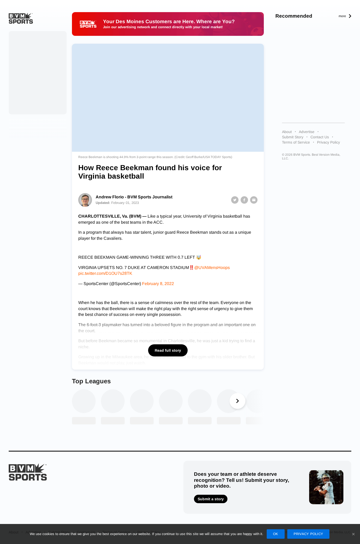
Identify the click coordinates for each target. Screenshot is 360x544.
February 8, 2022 (158, 283)
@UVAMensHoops (212, 267)
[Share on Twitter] (235, 200)
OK (275, 534)
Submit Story (292, 137)
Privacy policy (308, 534)
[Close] (353, 534)
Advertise (306, 132)
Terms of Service (296, 142)
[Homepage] (21, 18)
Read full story (168, 350)
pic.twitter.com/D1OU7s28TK (105, 273)
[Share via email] (253, 200)
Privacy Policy (328, 142)
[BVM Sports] (28, 472)
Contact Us (319, 137)
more (342, 16)
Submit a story (211, 499)
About (287, 132)
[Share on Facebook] (244, 200)
